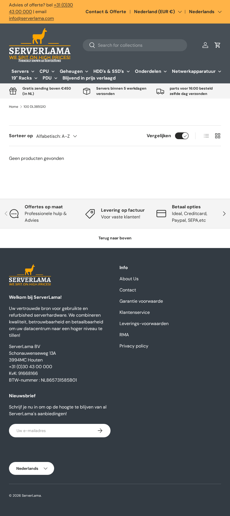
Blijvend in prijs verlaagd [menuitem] (89, 78)
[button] (217, 45)
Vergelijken (159, 136)
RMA (124, 335)
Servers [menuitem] (20, 71)
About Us (129, 279)
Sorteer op (21, 136)
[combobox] (135, 45)
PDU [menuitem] (47, 78)
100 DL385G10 (35, 106)
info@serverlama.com (31, 18)
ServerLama (31, 495)
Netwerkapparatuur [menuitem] (194, 71)
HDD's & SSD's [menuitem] (108, 71)
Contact (127, 290)
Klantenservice (134, 312)
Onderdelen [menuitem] (148, 71)
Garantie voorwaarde (141, 301)
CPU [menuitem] (44, 71)
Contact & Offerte (106, 12)
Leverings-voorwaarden (144, 323)
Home (13, 106)
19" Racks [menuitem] (22, 78)
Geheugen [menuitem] (71, 71)
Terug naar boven (115, 238)
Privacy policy (133, 346)
